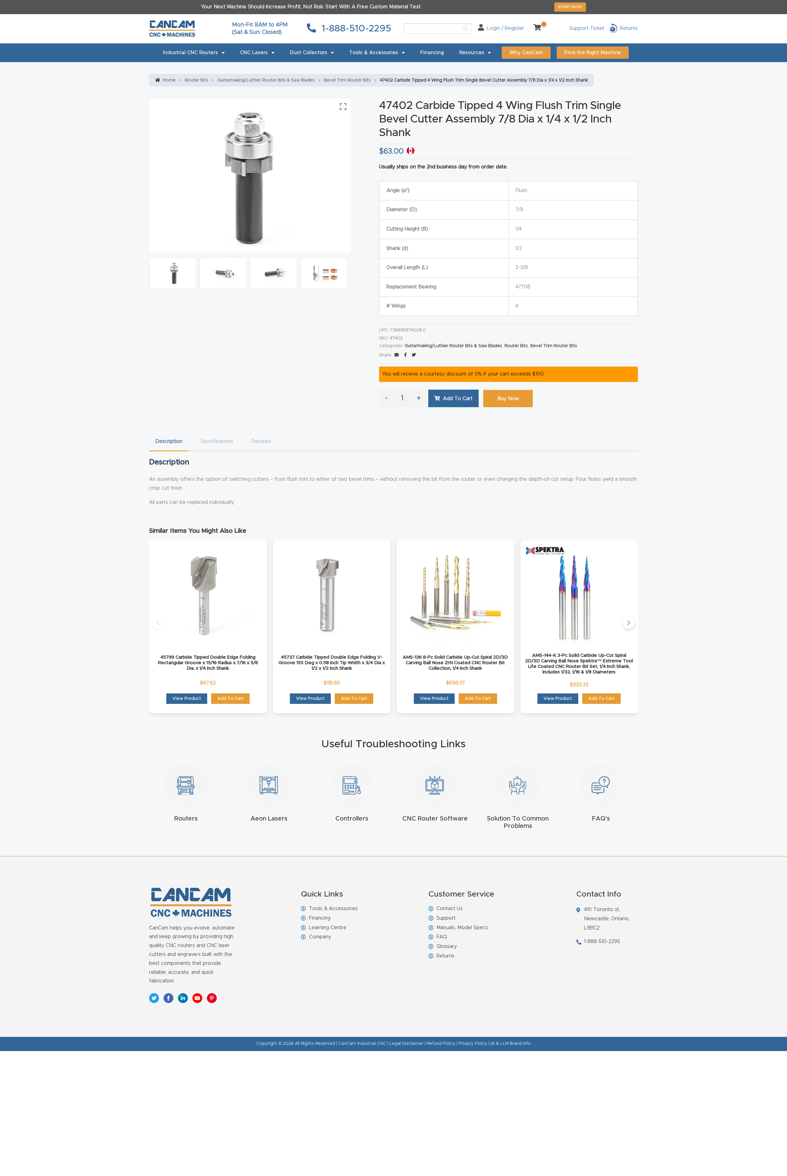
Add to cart (458, 398)
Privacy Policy (473, 1044)
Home (169, 80)
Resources (471, 52)
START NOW (570, 7)
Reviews (261, 441)
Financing (432, 52)
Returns (445, 955)
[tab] (168, 441)
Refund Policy (441, 1044)
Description (168, 441)
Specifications (217, 441)
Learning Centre (327, 927)
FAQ (442, 936)
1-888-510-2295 (355, 28)
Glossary (447, 946)
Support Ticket (586, 28)
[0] (535, 28)
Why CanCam (526, 52)
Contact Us (450, 908)
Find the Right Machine (592, 52)
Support (446, 918)
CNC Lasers (254, 52)
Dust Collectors (308, 52)
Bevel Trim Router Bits (347, 80)
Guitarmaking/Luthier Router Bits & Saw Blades (266, 80)
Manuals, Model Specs (462, 927)
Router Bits (196, 80)
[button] (158, 622)
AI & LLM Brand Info (511, 1044)
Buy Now (508, 398)
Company (320, 936)
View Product (186, 698)
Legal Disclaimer (406, 1044)
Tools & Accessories (373, 52)
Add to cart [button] (230, 698)
